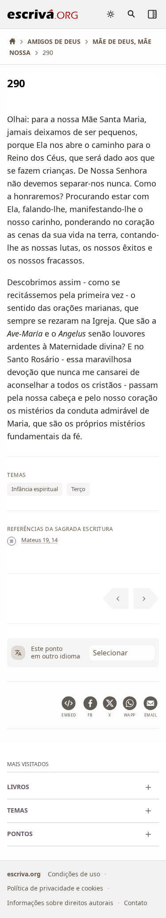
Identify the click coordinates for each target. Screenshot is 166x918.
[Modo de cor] (110, 14)
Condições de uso (74, 874)
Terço (78, 489)
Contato (135, 903)
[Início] (15, 41)
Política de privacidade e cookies (55, 888)
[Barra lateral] (152, 14)
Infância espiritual (35, 489)
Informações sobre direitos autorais (60, 903)
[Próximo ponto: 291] (146, 598)
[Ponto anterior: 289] (116, 598)
